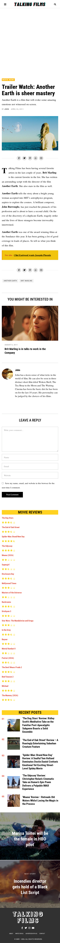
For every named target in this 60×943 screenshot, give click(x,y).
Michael (5, 686)
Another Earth (10, 281)
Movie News (8, 80)
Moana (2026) (8, 555)
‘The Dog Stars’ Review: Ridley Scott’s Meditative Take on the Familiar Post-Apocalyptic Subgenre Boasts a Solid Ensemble (38, 725)
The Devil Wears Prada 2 (12, 667)
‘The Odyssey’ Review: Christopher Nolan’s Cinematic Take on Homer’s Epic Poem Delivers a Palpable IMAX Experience (38, 782)
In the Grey (6, 630)
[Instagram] (29, 928)
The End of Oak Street (11, 527)
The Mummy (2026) (10, 695)
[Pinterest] (30, 158)
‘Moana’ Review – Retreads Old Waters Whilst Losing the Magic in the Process (40, 800)
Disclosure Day (8, 574)
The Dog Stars (7, 518)
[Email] (41, 158)
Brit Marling (26, 281)
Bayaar (5, 639)
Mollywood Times (9, 583)
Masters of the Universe (12, 592)
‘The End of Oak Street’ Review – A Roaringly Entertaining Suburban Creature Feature (40, 743)
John (6, 109)
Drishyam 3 (6, 611)
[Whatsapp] (35, 158)
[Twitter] (24, 158)
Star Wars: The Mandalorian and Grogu (17, 620)
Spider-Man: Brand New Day (13, 536)
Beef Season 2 (8, 677)
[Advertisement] (30, 42)
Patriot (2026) (8, 658)
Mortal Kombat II (8, 648)
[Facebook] (19, 158)
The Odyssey (7, 546)
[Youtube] (33, 928)
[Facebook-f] (22, 928)
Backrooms (6, 602)
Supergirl (5, 564)
